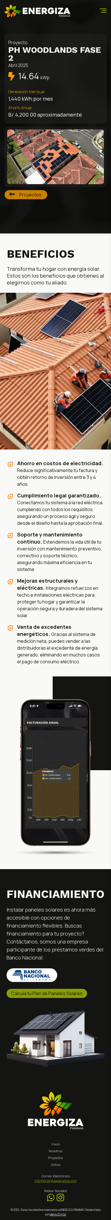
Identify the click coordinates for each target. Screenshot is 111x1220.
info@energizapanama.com (55, 1181)
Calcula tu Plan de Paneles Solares (47, 993)
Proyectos (30, 195)
